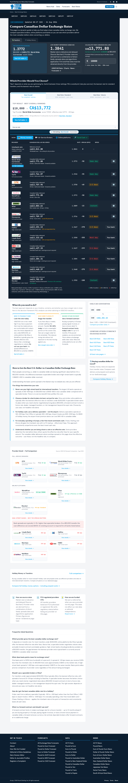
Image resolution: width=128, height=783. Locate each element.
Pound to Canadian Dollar (74, 764)
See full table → (20, 58)
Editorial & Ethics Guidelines (20, 752)
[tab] (28, 96)
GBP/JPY (61, 16)
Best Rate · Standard (65, 116)
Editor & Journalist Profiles (20, 758)
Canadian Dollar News (101, 764)
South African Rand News (102, 773)
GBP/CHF (70, 16)
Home (11, 12)
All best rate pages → (98, 354)
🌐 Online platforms (63, 138)
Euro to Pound (70, 749)
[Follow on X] (110, 1)
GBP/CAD (52, 16)
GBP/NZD (42, 16)
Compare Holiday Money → (103, 379)
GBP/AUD (33, 16)
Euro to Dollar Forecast (46, 752)
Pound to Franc (71, 770)
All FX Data (69, 743)
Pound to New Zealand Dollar (76, 761)
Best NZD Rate (109, 342)
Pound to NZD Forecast (46, 758)
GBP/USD (24, 16)
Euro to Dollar (70, 755)
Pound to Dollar (71, 752)
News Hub (50, 7)
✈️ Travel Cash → (80, 138)
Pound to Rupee (71, 773)
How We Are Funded (17, 749)
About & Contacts (102, 2)
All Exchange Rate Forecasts (48, 743)
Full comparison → (76, 573)
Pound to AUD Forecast (46, 755)
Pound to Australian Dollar (75, 758)
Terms (111, 780)
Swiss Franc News (99, 770)
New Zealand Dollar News (102, 761)
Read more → (70, 614)
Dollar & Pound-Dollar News (103, 752)
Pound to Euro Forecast (46, 746)
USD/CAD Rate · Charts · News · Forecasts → (63, 69)
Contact (13, 743)
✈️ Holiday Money (30, 40)
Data (58, 7)
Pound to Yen (70, 767)
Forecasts (66, 7)
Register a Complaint (18, 761)
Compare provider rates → (99, 325)
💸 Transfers (16, 40)
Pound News (97, 746)
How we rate (64, 127)
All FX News (97, 743)
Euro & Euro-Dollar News (102, 755)
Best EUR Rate (95, 339)
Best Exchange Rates (21, 12)
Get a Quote (109, 6)
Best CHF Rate (95, 350)
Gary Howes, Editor (17, 755)
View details (28, 468)
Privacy (106, 780)
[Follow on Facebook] (113, 1)
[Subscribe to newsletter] (116, 1)
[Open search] (116, 6)
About (12, 746)
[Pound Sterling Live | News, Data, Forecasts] (15, 6)
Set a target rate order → (46, 345)
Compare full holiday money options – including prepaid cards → (36, 586)
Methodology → (44, 291)
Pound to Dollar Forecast (47, 749)
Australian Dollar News (101, 758)
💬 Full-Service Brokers (43, 138)
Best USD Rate (109, 339)
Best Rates (76, 7)
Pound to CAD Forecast (46, 761)
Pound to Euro (70, 746)
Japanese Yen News (100, 767)
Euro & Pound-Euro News (102, 749)
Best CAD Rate (95, 346)
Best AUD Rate (95, 342)
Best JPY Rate (109, 346)
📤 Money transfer (25, 138)
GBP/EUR (14, 16)
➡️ (114, 161)
